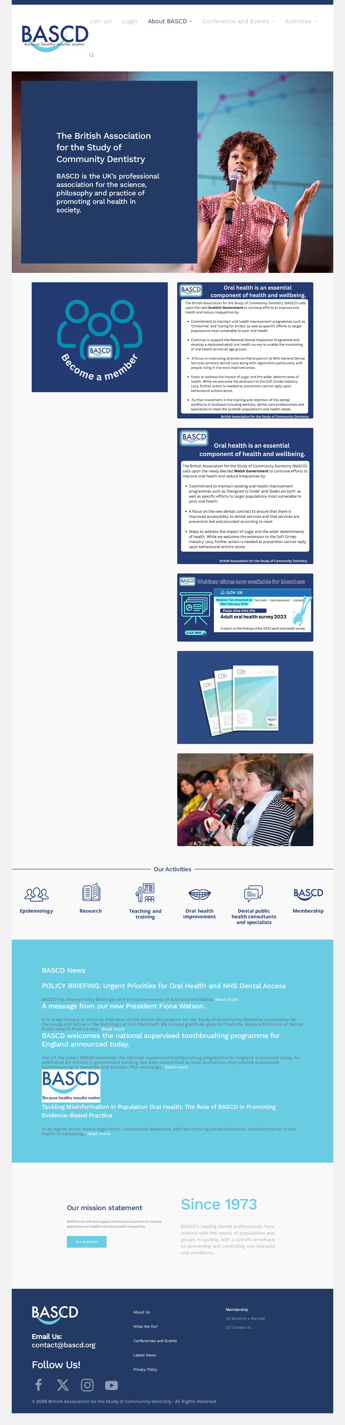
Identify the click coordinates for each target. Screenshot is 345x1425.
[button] (91, 55)
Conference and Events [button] (236, 21)
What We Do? (145, 1326)
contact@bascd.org (63, 1345)
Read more (245, 358)
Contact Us (241, 1327)
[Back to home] (55, 38)
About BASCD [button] (167, 21)
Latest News (144, 1355)
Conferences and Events (155, 1341)
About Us (141, 1312)
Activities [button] (298, 21)
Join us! (100, 21)
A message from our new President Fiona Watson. (124, 1006)
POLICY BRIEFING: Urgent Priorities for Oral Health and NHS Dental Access (164, 986)
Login (130, 21)
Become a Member (248, 1318)
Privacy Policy (145, 1369)
